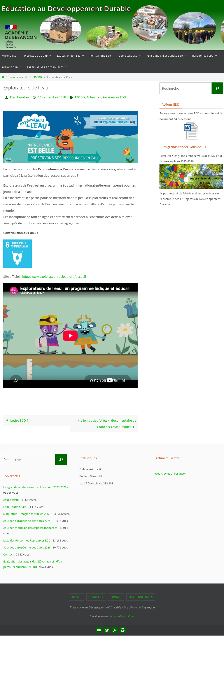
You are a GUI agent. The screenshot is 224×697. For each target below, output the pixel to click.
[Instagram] (123, 629)
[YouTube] (99, 629)
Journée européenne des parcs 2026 (27, 546)
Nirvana (114, 615)
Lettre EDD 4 (19, 419)
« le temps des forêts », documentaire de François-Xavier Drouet (106, 422)
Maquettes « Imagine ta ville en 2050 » (27, 512)
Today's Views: (89, 475)
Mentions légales (140, 595)
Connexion (96, 595)
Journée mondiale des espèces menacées (30, 527)
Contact (8, 553)
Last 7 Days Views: (91, 482)
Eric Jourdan (19, 96)
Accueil (77, 595)
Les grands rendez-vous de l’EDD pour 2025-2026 (34, 486)
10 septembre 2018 (52, 96)
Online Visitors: (89, 468)
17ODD (38, 77)
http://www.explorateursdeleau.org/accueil (54, 275)
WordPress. (128, 615)
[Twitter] (107, 629)
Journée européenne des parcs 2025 (27, 520)
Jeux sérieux (11, 498)
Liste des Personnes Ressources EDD (27, 539)
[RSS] (115, 629)
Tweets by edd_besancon (170, 472)
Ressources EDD (19, 77)
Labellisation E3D (14, 505)
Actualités (93, 96)
